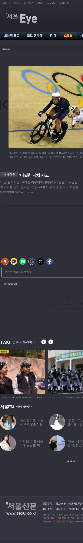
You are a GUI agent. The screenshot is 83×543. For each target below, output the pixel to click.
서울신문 (6, 3)
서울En (40, 3)
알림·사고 (61, 509)
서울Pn (17, 3)
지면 (68, 503)
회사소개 (47, 509)
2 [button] (71, 461)
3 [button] (74, 461)
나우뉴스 (29, 3)
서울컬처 (64, 3)
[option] (22, 371)
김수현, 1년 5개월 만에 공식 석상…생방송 (47, 445)
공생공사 (51, 3)
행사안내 (74, 509)
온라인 (74, 503)
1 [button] (68, 461)
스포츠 (6, 48)
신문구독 (47, 503)
